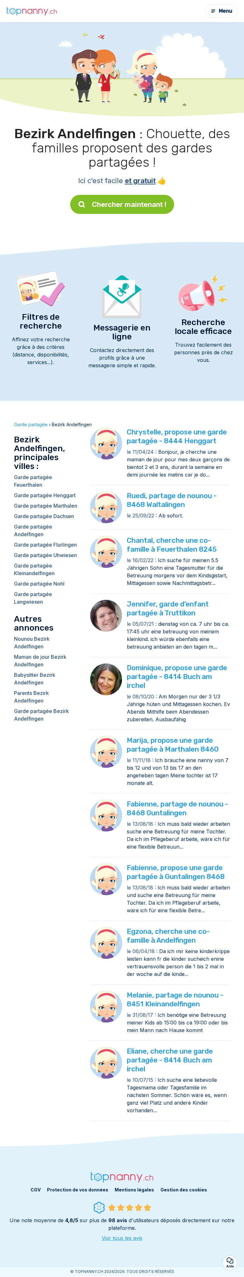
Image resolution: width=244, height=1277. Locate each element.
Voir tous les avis (122, 1238)
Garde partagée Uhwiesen (45, 555)
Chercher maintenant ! (129, 204)
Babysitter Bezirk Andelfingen (34, 679)
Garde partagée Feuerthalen (33, 481)
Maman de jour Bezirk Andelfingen (40, 661)
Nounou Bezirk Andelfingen (32, 643)
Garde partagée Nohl (39, 584)
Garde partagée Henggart (45, 495)
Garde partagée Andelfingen (33, 530)
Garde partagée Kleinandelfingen (34, 569)
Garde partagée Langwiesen (33, 598)
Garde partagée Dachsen (44, 516)
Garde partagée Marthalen (45, 506)
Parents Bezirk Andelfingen (31, 697)
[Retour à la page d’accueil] (31, 11)
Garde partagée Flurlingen (45, 545)
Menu (225, 11)
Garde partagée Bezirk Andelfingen (41, 715)
